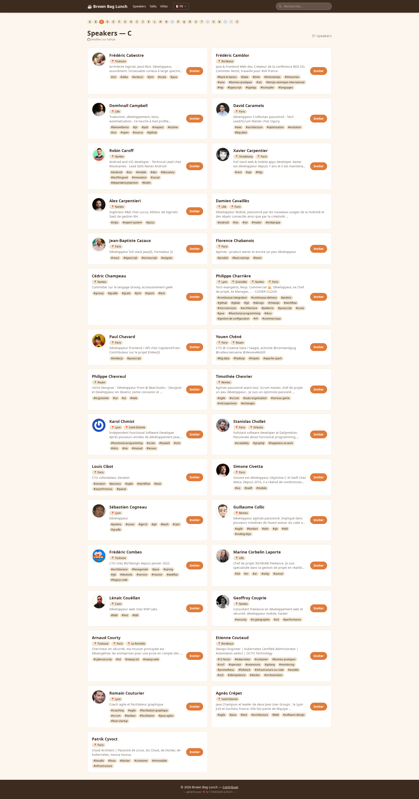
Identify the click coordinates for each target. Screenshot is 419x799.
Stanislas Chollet (249, 421)
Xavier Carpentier (250, 150)
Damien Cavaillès (232, 200)
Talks (153, 6)
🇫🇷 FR (179, 6)
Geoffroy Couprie (249, 597)
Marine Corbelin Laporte (257, 552)
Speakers (139, 6)
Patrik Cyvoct (105, 739)
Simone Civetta (248, 466)
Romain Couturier (126, 693)
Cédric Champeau (109, 275)
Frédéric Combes (125, 552)
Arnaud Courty (106, 637)
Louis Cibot (102, 466)
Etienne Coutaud (232, 637)
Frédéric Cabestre (126, 55)
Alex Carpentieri (125, 200)
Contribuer (231, 787)
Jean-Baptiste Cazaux (130, 240)
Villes (164, 6)
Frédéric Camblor (232, 55)
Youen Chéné (229, 336)
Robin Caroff (121, 150)
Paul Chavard (122, 336)
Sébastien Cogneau (128, 507)
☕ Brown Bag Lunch (107, 6)
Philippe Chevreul (109, 376)
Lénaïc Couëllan (124, 597)
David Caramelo (248, 105)
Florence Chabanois (235, 240)
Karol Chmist (121, 421)
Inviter (195, 71)
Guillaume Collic (248, 507)
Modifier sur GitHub (103, 39)
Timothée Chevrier (234, 376)
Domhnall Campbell (128, 105)
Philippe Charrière (233, 275)
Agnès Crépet (229, 693)
